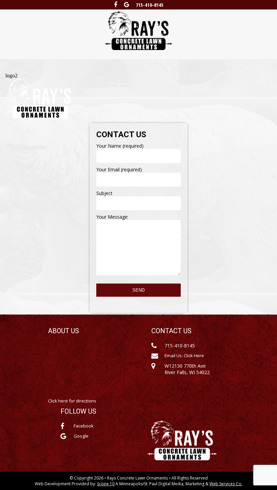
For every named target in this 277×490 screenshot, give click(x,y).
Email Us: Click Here (184, 355)
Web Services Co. (225, 484)
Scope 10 (106, 484)
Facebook (84, 426)
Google (81, 436)
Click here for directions (72, 401)
